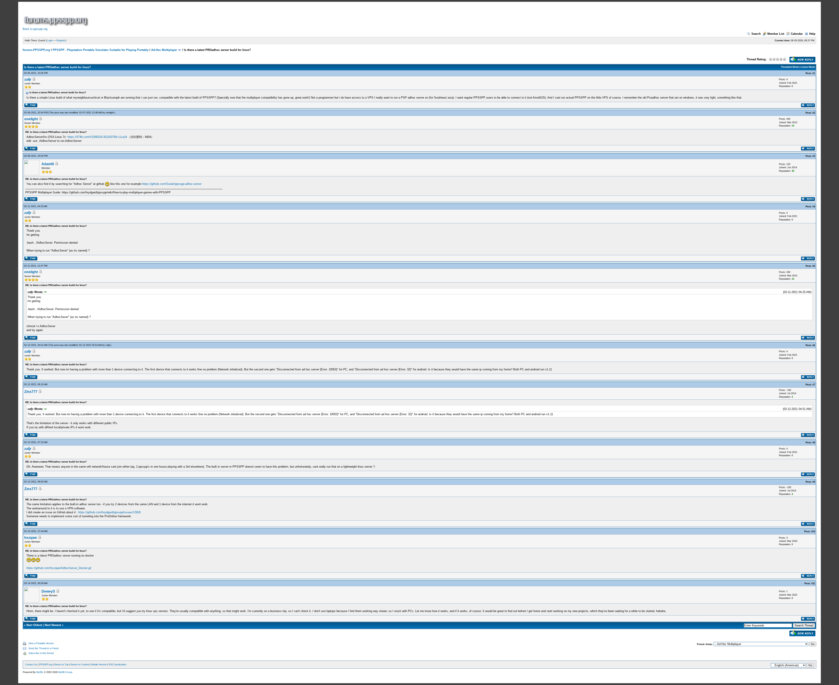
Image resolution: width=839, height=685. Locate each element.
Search (756, 33)
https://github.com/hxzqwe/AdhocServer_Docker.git (58, 568)
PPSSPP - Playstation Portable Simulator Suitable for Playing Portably (101, 50)
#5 (813, 266)
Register (60, 40)
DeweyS (48, 591)
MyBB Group (65, 672)
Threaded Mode (790, 67)
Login (50, 40)
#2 (813, 112)
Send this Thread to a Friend (43, 648)
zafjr (27, 79)
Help (812, 33)
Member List (775, 33)
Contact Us (31, 664)
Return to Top (61, 664)
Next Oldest (34, 625)
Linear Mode (808, 67)
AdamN (48, 164)
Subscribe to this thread (41, 653)
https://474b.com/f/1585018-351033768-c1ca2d (97, 137)
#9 (813, 481)
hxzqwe (30, 537)
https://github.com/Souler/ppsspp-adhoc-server (171, 184)
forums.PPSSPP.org (36, 50)
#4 (813, 206)
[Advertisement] (168, 16)
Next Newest (53, 625)
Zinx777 (30, 392)
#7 (813, 384)
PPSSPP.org (45, 664)
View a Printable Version (41, 643)
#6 (813, 345)
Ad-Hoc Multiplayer (164, 50)
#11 (813, 583)
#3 (813, 156)
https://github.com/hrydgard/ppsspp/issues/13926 (109, 512)
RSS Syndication (117, 664)
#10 (813, 531)
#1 (813, 73)
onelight (110, 112)
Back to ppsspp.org (35, 29)
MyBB (39, 672)
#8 (813, 442)
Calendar (797, 33)
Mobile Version (99, 664)
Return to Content (80, 664)
